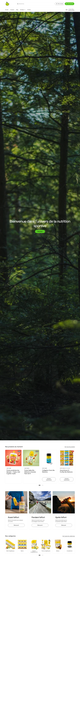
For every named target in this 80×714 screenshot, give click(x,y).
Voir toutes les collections (68, 536)
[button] (69, 3)
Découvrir (16, 525)
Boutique (40, 231)
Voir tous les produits (70, 446)
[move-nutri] (7, 4)
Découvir (63, 525)
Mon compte (60, 3)
